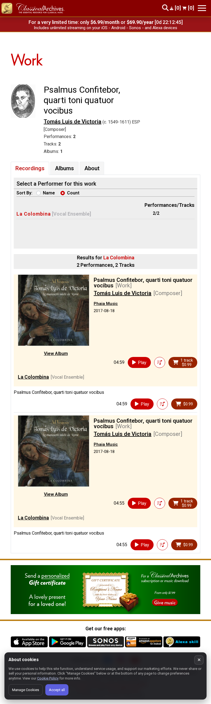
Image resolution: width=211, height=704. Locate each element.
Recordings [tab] (30, 168)
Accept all (57, 690)
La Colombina (33, 214)
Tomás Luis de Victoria (72, 121)
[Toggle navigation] (202, 8)
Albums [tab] (64, 168)
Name (49, 193)
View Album (56, 353)
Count (73, 193)
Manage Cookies (25, 690)
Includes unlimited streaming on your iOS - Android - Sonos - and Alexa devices (105, 27)
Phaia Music (106, 303)
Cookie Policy (48, 678)
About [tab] (91, 168)
